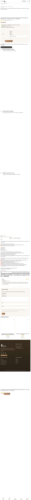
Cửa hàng (24, 1)
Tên (2, 302)
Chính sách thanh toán (4, 408)
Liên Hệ (17, 409)
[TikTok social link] (5, 399)
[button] (30, 351)
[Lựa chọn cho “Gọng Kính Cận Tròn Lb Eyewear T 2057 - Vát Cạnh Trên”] (28, 319)
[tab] (11, 238)
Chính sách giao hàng (3, 407)
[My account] (27, 1)
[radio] (19, 31)
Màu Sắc (3, 34)
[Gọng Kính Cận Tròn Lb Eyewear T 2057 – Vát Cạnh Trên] (22, 348)
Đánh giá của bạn (4, 293)
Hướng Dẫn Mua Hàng (3, 410)
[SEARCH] (29, 3)
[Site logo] (5, 1)
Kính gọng (17, 407)
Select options (6, 440)
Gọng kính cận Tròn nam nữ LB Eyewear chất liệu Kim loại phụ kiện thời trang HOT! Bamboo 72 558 (7, 381)
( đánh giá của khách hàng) (8, 20)
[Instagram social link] (3, 399)
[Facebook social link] (1, 399)
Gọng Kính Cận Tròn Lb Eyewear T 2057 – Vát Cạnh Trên (22, 381)
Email (3, 306)
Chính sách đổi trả (3, 409)
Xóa (10, 37)
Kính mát (17, 408)
